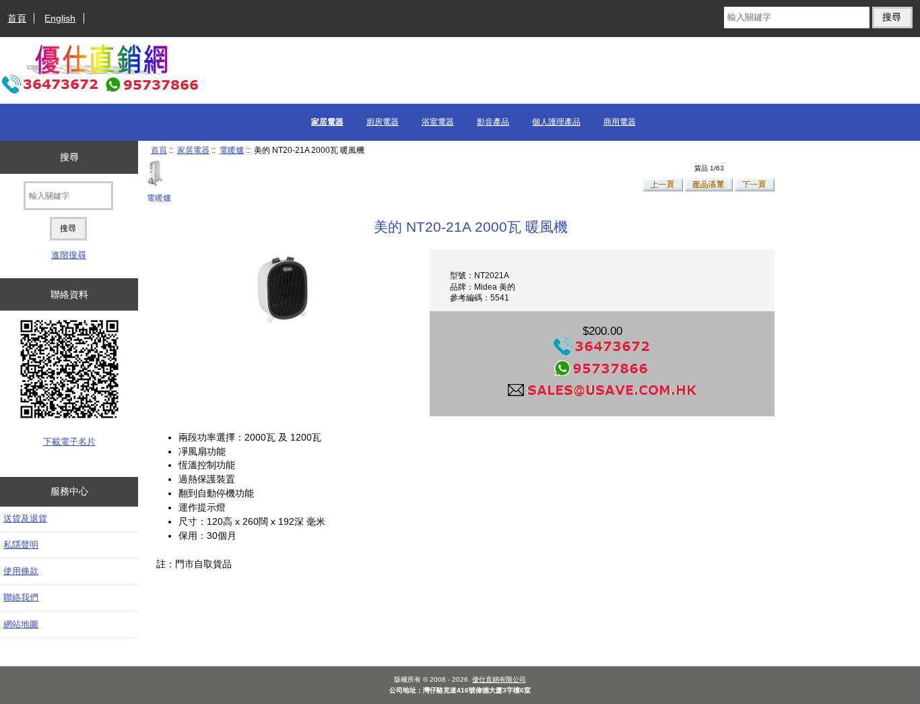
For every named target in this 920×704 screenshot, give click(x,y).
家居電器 (193, 150)
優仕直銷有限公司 (499, 679)
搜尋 (69, 157)
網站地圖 (20, 624)
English (59, 18)
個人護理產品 (556, 122)
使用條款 (20, 571)
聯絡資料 (69, 294)
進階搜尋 (68, 255)
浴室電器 (438, 122)
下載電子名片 (69, 442)
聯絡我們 (20, 597)
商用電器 (619, 122)
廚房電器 (382, 122)
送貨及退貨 (25, 518)
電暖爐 (232, 150)
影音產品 (493, 122)
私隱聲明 (20, 545)
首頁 (16, 18)
